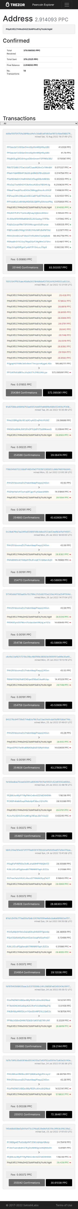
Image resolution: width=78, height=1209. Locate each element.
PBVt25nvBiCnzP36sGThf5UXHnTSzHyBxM (28, 235)
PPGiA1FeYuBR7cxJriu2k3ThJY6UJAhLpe (27, 372)
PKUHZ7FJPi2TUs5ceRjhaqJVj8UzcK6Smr (27, 213)
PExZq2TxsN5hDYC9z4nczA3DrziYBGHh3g (28, 184)
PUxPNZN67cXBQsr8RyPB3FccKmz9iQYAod (28, 1000)
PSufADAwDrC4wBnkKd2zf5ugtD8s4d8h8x (28, 179)
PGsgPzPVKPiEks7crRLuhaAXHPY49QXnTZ (28, 863)
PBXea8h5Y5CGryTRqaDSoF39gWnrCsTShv (29, 241)
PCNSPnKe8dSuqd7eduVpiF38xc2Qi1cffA (27, 801)
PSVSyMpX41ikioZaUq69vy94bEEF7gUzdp (28, 932)
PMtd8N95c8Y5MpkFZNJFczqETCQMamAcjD (29, 560)
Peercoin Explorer (43, 4)
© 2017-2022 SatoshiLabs (22, 1205)
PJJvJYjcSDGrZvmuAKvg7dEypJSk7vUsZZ (27, 815)
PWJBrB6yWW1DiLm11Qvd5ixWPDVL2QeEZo (29, 1011)
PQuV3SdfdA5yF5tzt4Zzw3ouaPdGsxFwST (28, 937)
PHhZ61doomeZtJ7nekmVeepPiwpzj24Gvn (28, 483)
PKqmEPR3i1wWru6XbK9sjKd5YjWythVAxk (28, 747)
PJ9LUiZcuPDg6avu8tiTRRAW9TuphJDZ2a (28, 869)
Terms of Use (64, 1205)
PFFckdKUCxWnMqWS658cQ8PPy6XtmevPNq (30, 201)
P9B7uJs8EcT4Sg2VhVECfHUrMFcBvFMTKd (28, 230)
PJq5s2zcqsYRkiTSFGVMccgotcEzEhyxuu (27, 224)
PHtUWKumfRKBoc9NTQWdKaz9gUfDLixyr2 (28, 1074)
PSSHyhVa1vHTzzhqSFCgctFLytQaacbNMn (28, 491)
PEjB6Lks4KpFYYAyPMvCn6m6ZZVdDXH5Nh (29, 795)
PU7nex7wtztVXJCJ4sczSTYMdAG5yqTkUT (28, 878)
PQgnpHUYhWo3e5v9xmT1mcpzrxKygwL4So (29, 363)
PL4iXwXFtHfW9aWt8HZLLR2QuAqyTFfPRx (28, 219)
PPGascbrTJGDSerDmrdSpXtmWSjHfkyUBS (28, 147)
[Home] (15, 5)
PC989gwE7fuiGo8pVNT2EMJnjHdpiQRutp (28, 1142)
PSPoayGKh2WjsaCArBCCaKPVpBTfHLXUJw (29, 196)
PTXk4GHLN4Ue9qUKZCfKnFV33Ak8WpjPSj (29, 1005)
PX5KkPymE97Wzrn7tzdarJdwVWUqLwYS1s (28, 622)
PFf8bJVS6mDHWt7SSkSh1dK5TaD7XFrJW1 (28, 1020)
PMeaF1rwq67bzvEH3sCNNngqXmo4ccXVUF (29, 190)
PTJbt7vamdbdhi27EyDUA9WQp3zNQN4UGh (29, 1148)
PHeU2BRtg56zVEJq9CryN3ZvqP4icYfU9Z (28, 420)
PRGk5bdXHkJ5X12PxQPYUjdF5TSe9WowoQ (29, 429)
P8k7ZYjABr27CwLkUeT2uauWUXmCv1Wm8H (29, 167)
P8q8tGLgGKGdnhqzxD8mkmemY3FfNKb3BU (29, 158)
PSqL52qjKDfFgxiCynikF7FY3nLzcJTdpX (27, 247)
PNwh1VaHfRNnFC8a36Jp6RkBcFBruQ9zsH (28, 173)
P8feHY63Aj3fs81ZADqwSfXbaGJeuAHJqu (28, 679)
